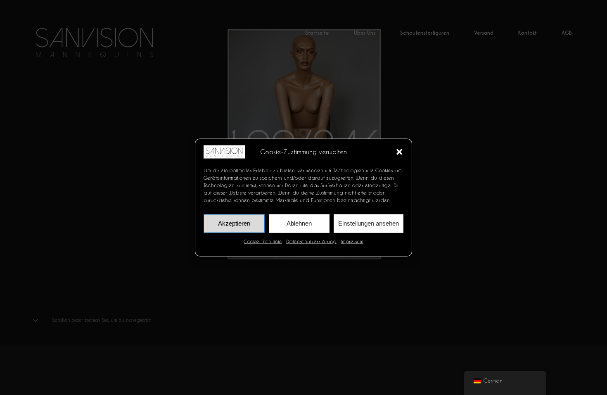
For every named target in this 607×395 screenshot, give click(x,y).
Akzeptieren (234, 223)
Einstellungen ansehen (368, 223)
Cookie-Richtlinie (263, 241)
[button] (399, 152)
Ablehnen (299, 223)
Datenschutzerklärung (311, 241)
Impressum (352, 241)
